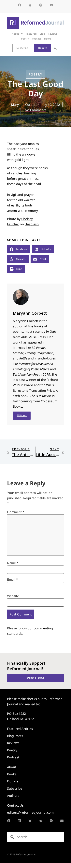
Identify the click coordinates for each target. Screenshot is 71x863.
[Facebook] (19, 5)
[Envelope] (51, 5)
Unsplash (32, 224)
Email (12, 579)
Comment (15, 512)
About (15, 33)
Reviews (53, 33)
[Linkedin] (19, 820)
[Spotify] (40, 5)
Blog (42, 33)
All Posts (22, 415)
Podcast (36, 38)
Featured (31, 33)
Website (13, 596)
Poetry (25, 38)
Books (47, 38)
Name (12, 563)
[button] (55, 48)
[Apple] (30, 5)
